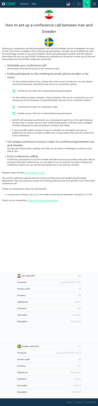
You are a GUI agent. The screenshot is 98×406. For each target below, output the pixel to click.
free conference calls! (34, 172)
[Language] (70, 4)
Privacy (78, 402)
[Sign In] (79, 4)
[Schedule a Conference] (86, 4)
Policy (69, 402)
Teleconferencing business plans (42, 200)
